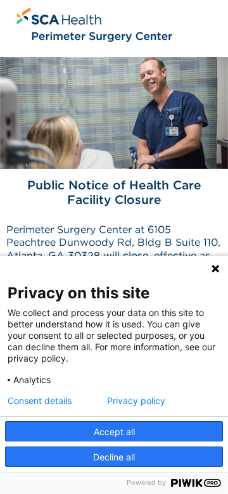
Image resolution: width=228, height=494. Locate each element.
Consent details (40, 401)
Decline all (114, 457)
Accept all (114, 431)
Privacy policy (136, 401)
